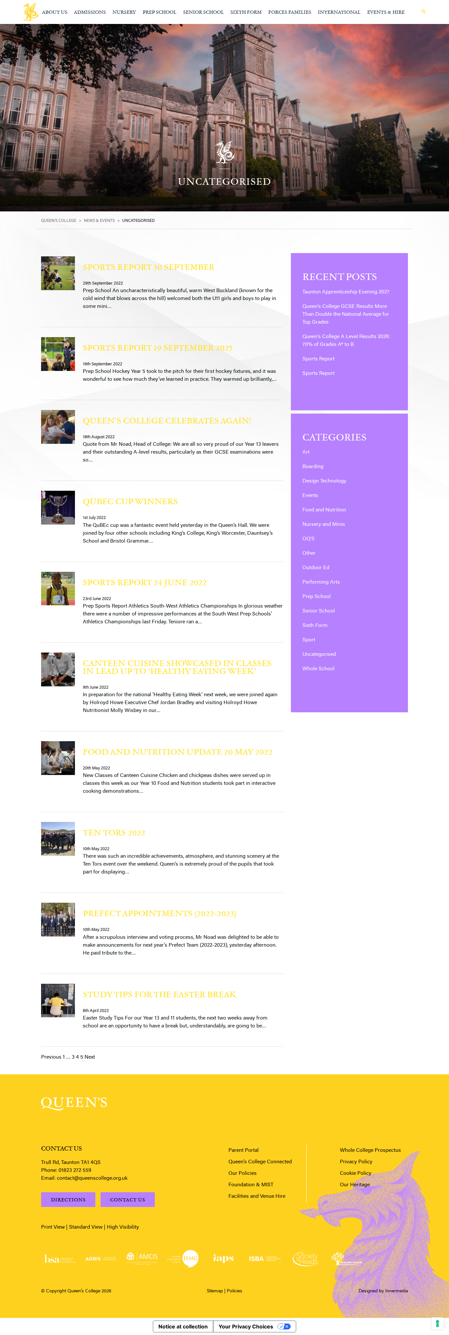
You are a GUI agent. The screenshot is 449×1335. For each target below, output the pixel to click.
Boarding (312, 466)
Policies (234, 1291)
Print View (53, 1227)
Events (310, 495)
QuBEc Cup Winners (130, 501)
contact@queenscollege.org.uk (92, 1178)
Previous (51, 1057)
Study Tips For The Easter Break (159, 994)
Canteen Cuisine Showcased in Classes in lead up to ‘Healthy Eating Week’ (177, 666)
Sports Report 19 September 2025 (158, 347)
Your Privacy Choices (246, 1326)
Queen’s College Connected (260, 1162)
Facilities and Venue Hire (256, 1196)
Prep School (316, 596)
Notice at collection (183, 1326)
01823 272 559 (75, 1170)
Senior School (318, 611)
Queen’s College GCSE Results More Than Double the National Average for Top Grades (345, 314)
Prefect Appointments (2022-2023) (159, 913)
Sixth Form (315, 625)
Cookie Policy (355, 1173)
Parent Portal (243, 1150)
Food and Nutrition (324, 510)
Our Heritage (355, 1185)
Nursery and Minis (323, 524)
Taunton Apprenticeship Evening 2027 (346, 292)
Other (309, 553)
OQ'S (308, 539)
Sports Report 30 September (149, 266)
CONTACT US (127, 1199)
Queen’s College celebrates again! (167, 420)
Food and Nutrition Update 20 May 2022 (177, 751)
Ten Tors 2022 (114, 832)
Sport (308, 640)
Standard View (86, 1227)
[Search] (423, 11)
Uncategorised (319, 654)
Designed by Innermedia (383, 1291)
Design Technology (324, 481)
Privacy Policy (356, 1162)
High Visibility (123, 1227)
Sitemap (215, 1291)
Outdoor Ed (315, 568)
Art (306, 452)
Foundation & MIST (250, 1185)
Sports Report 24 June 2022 (145, 582)
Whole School (318, 669)
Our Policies (242, 1173)
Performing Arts (321, 582)
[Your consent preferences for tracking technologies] (437, 1323)
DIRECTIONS (68, 1199)
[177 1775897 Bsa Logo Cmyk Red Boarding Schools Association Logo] (60, 1259)
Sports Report (318, 359)
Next (89, 1057)
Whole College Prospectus (370, 1150)
